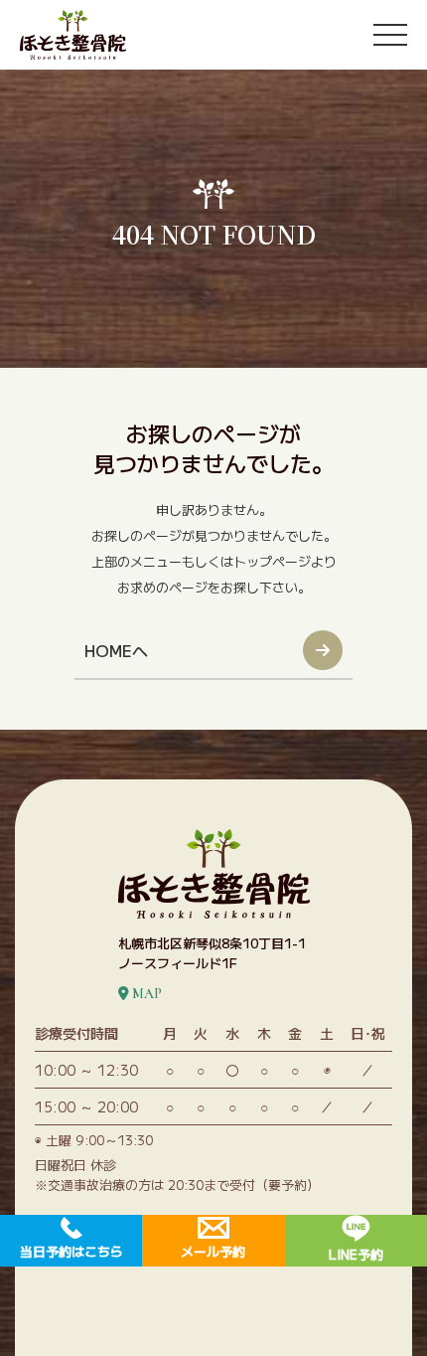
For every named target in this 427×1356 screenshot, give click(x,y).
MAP (145, 993)
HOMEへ (116, 650)
